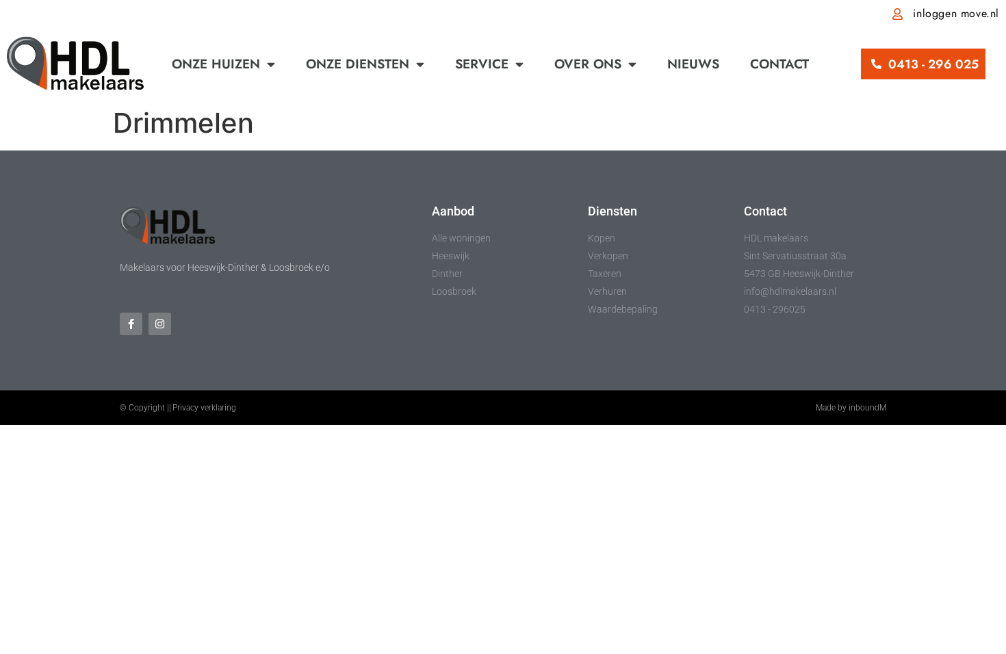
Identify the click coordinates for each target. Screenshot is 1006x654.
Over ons (587, 64)
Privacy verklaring (204, 408)
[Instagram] (160, 324)
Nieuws (693, 64)
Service (481, 64)
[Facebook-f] (131, 324)
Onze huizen (216, 64)
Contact (779, 64)
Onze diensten (357, 64)
